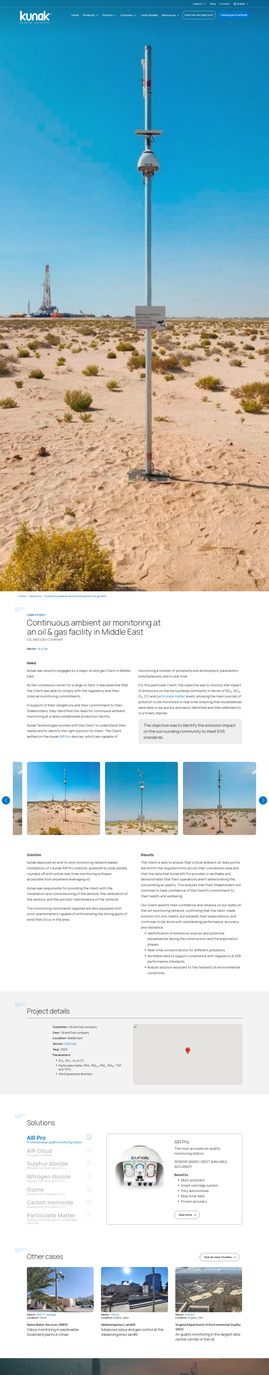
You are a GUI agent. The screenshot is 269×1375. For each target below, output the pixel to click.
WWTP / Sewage (46, 1314)
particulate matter (170, 696)
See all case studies (218, 1257)
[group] (63, 799)
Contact (225, 3)
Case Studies (149, 15)
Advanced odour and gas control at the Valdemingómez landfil (132, 1332)
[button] (6, 800)
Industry (190, 1314)
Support (198, 3)
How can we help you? (199, 15)
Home (75, 15)
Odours (115, 1314)
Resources (169, 15)
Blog (213, 3)
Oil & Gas (42, 648)
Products (89, 15)
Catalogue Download (233, 15)
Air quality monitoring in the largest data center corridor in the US (207, 1337)
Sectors (107, 15)
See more (185, 1215)
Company (126, 15)
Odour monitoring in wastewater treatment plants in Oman (53, 1332)
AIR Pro (65, 736)
